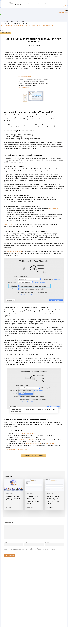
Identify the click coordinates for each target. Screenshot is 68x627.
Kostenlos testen (5, 32)
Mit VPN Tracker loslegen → (24, 87)
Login (66, 12)
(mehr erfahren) (53, 209)
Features (3, 25)
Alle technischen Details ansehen (16, 449)
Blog (43, 25)
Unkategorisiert (37, 35)
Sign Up (64, 6)
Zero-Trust (45, 35)
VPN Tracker (8, 224)
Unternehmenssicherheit (26, 35)
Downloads (48, 25)
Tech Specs (13, 25)
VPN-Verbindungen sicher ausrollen (25, 433)
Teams (8, 25)
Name (6, 542)
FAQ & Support (37, 25)
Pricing (30, 25)
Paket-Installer (50, 443)
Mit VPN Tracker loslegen (33, 455)
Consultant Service (22, 25)
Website (47, 542)
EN (65, 10)
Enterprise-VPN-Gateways (26, 439)
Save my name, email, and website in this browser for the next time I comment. (30, 549)
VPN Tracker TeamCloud (14, 251)
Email (26, 542)
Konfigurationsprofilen (33, 443)
